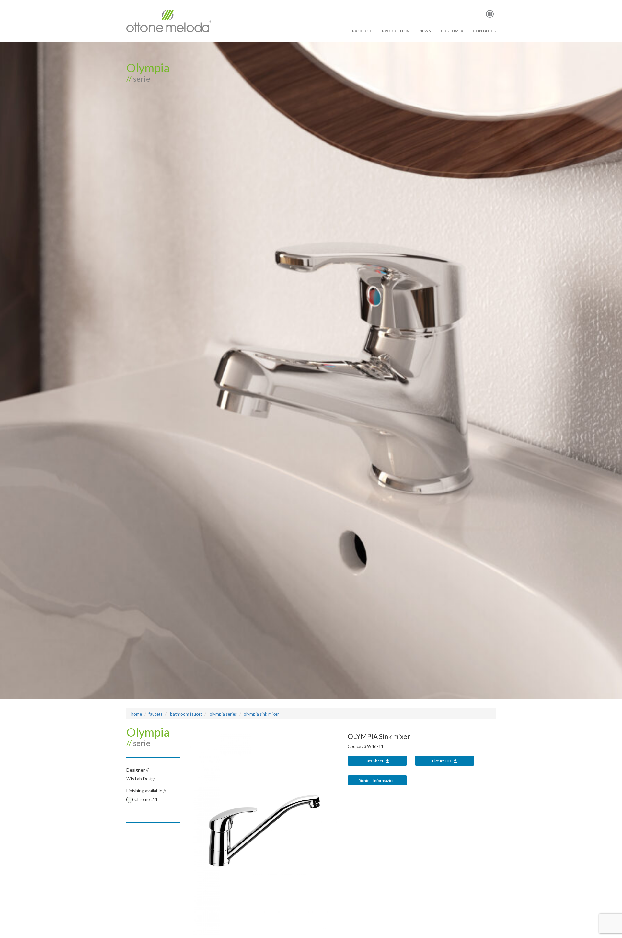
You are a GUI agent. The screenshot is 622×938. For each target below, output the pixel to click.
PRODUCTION (395, 30)
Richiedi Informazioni (377, 780)
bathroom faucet (185, 714)
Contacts (484, 30)
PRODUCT (362, 30)
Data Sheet (374, 760)
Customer (452, 30)
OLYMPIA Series (223, 714)
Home (136, 714)
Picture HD (442, 760)
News (425, 30)
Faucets (155, 714)
